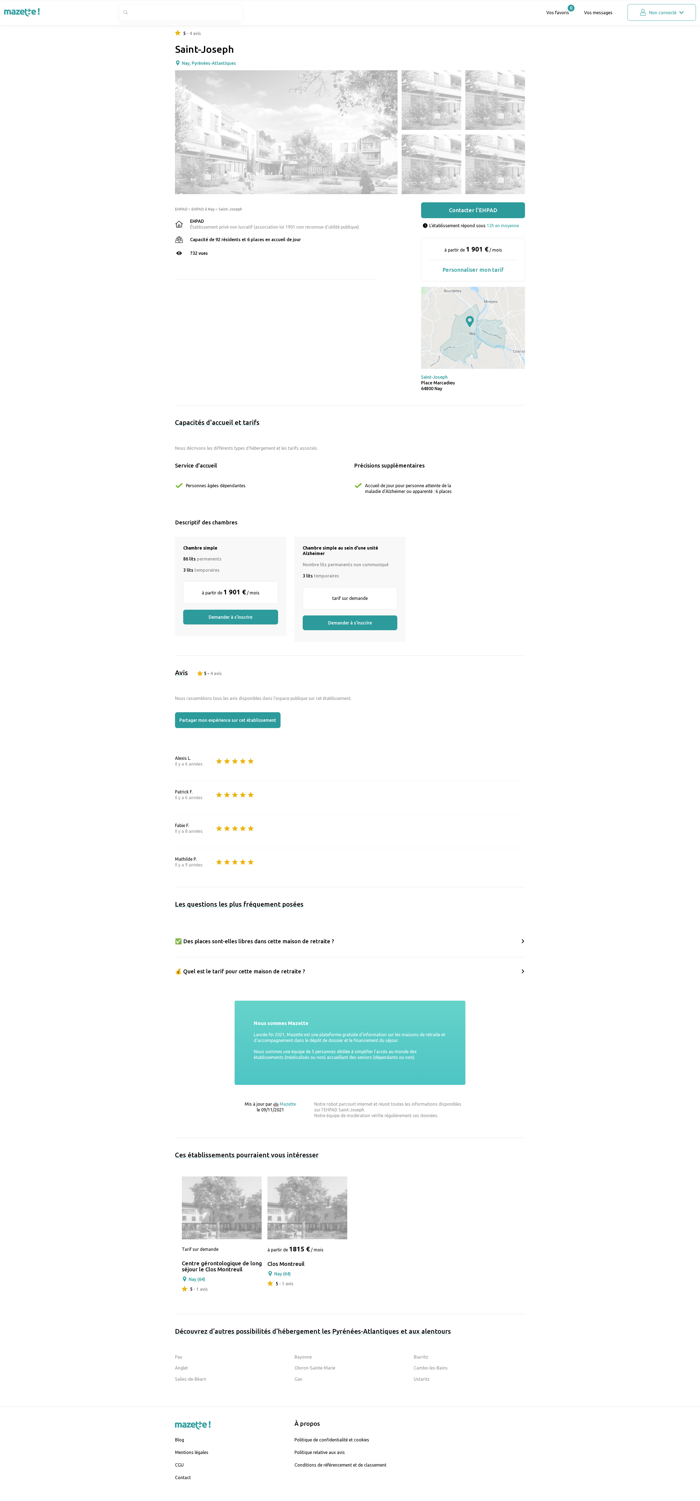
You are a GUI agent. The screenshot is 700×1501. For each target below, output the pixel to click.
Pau (178, 1356)
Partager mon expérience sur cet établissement (227, 720)
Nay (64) (197, 1279)
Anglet (181, 1367)
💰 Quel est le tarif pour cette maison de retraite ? (240, 971)
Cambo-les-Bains (431, 1367)
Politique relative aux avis (319, 1452)
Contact (183, 1477)
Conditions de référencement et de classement (340, 1464)
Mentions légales (191, 1452)
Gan (298, 1379)
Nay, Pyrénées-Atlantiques (209, 63)
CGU (179, 1464)
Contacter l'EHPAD (473, 210)
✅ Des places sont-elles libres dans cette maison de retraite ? (254, 941)
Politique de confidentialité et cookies (331, 1439)
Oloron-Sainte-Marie (314, 1367)
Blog (179, 1439)
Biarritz (421, 1356)
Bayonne (303, 1356)
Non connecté (662, 12)
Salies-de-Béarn (190, 1379)
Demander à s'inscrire (230, 617)
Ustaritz (422, 1379)
